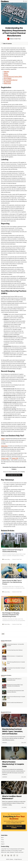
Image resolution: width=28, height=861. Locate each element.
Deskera (3, 438)
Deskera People (4, 458)
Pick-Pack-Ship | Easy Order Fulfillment (14, 650)
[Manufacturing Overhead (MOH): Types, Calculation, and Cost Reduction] (14, 720)
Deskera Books (4, 446)
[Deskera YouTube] (11, 855)
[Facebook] (2, 855)
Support (2, 843)
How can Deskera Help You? (10, 79)
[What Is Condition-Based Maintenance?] (14, 787)
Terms (2, 839)
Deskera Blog (5, 846)
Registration (6, 71)
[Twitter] (5, 855)
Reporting (6, 74)
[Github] (14, 855)
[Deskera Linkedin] (8, 855)
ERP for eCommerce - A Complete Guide (15, 656)
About (2, 837)
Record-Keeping (7, 78)
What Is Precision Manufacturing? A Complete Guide (13, 764)
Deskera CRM (15, 458)
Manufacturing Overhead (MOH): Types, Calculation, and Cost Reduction (12, 731)
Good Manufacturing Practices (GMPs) (13, 76)
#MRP (3, 633)
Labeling (6, 73)
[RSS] (17, 855)
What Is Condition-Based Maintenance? (15, 702)
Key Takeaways (7, 81)
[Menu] (26, 1)
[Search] (24, 1)
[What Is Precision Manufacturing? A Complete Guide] (14, 753)
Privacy (2, 841)
